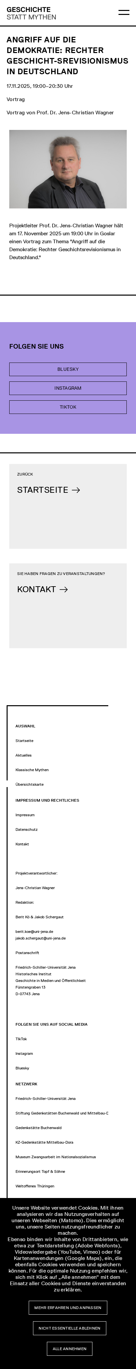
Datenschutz (27, 829)
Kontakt (22, 844)
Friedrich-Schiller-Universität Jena (46, 1098)
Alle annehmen (70, 1348)
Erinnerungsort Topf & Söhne (40, 1171)
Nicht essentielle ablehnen (69, 1328)
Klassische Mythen (32, 770)
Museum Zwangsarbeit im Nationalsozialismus (56, 1157)
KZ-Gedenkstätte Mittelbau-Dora (44, 1142)
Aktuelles (24, 755)
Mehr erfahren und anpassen (67, 1307)
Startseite (24, 740)
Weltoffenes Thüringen (35, 1186)
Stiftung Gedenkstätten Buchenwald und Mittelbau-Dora (65, 1113)
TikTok (68, 407)
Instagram (67, 388)
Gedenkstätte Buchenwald (39, 1127)
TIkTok (21, 1039)
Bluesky (68, 369)
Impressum (25, 815)
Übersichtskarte (30, 784)
